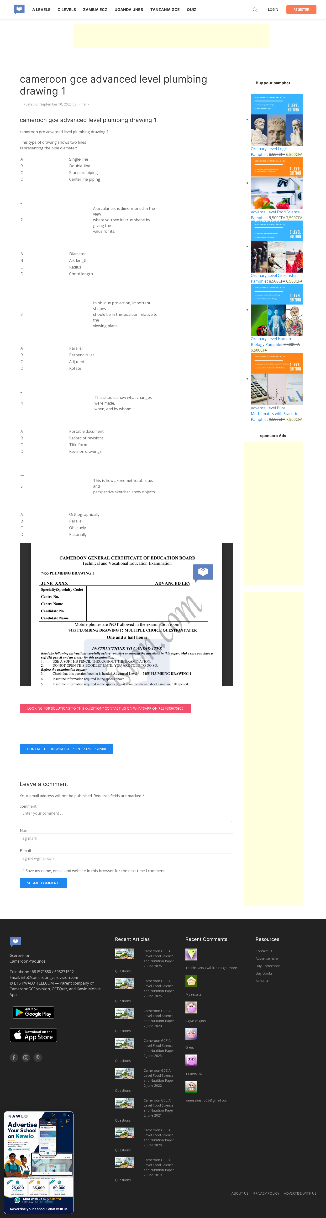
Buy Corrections (268, 966)
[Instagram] (25, 1057)
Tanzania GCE (165, 9)
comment (28, 806)
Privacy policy (266, 1193)
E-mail (25, 850)
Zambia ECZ (95, 9)
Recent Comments (206, 939)
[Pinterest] (37, 1057)
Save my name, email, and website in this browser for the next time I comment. (95, 870)
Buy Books (264, 973)
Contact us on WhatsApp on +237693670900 (66, 749)
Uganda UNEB (129, 9)
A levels (41, 9)
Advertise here (267, 958)
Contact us (264, 951)
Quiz (191, 9)
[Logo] (19, 9)
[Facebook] (14, 1057)
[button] (38, 1163)
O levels (67, 9)
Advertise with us (300, 1193)
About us (262, 980)
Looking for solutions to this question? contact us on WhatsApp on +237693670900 (105, 708)
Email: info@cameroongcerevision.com (44, 977)
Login (273, 9)
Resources (267, 939)
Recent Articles (132, 939)
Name (25, 830)
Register (301, 9)
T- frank (83, 104)
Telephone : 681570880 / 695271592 (42, 971)
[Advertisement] (171, 36)
